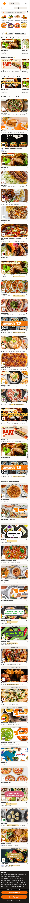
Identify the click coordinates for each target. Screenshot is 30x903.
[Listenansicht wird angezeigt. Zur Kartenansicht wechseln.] (27, 12)
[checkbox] (4, 26)
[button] (3, 3)
